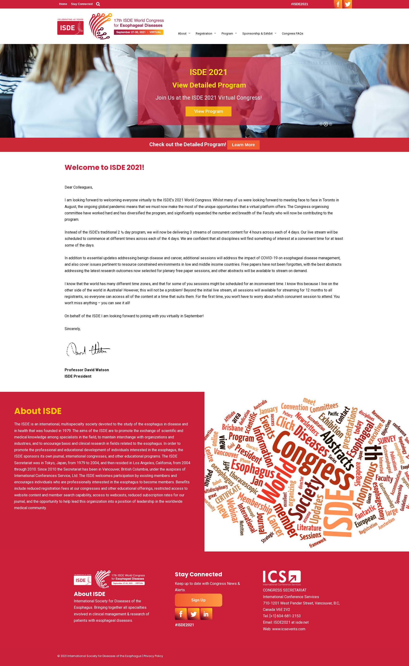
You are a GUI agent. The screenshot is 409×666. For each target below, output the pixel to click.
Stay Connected (82, 4)
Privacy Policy (153, 656)
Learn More (243, 144)
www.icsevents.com (288, 629)
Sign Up (198, 600)
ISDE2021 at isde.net (291, 622)
